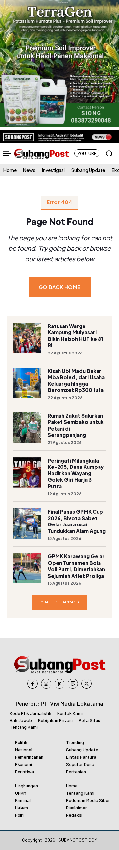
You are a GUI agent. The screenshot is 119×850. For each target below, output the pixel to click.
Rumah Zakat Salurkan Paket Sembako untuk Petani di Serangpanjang (76, 425)
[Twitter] (86, 684)
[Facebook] (32, 684)
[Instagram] (46, 684)
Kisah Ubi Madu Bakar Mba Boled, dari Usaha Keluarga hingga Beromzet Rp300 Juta (76, 380)
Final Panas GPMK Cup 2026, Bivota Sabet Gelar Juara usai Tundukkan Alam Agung (77, 521)
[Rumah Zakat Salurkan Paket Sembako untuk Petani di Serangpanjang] (27, 427)
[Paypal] (60, 684)
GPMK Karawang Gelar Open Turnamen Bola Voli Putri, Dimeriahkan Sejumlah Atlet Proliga (76, 566)
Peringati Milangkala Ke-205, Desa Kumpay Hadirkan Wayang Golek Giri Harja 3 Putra (76, 473)
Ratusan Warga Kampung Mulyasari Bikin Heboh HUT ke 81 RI (75, 336)
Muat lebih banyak (58, 602)
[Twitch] (73, 684)
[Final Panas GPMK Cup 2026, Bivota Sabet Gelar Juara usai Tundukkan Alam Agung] (27, 523)
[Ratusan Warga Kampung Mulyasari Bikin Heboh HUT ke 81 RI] (27, 338)
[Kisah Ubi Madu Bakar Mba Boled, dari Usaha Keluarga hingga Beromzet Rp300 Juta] (27, 383)
